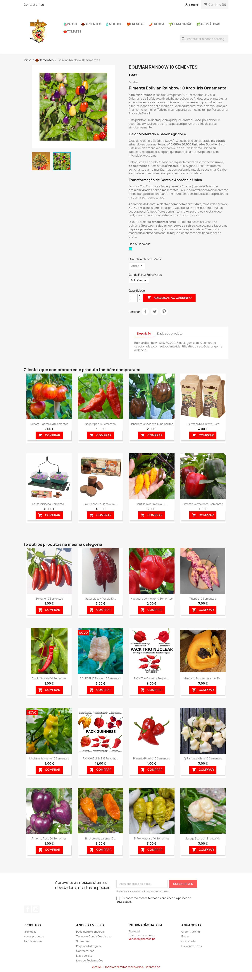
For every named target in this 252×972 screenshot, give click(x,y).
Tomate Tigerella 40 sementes (49, 424)
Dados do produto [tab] (170, 333)
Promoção (30, 931)
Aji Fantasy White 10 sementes (203, 758)
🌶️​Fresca (156, 24)
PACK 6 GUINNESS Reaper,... (100, 758)
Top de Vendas (33, 941)
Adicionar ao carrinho (169, 297)
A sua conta (191, 925)
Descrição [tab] (144, 333)
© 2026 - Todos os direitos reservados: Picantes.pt (126, 967)
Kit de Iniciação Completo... (49, 504)
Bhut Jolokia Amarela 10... (151, 504)
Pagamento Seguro (88, 946)
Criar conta (188, 941)
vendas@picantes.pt (142, 939)
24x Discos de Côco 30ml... (100, 504)
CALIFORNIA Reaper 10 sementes (100, 678)
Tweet (154, 311)
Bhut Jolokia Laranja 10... (100, 838)
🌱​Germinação (180, 24)
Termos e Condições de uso (94, 936)
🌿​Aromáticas (208, 24)
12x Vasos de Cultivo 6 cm (203, 424)
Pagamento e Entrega (90, 931)
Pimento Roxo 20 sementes (49, 838)
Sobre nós (82, 941)
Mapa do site (84, 955)
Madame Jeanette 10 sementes (49, 758)
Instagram (35, 909)
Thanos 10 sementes (202, 598)
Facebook (27, 909)
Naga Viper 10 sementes (100, 424)
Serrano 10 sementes (49, 598)
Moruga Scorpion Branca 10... (202, 838)
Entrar (185, 936)
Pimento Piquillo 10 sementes (151, 758)
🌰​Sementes (91, 24)
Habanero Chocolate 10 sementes (151, 424)
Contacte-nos (34, 5)
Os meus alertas (191, 946)
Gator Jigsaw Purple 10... (100, 598)
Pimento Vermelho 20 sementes (203, 504)
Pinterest (164, 311)
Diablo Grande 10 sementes (49, 678)
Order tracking (190, 931)
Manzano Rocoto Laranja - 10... (203, 678)
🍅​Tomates (72, 31)
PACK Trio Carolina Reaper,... (152, 678)
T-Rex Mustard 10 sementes (152, 838)
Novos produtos (34, 936)
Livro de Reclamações (89, 960)
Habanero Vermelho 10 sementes (152, 598)
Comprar (49, 435)
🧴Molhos (113, 24)
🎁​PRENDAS (135, 24)
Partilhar (145, 311)
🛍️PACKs (70, 24)
